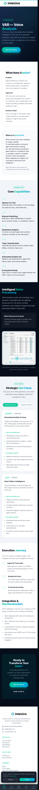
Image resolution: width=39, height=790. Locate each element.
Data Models (6, 744)
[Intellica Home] (12, 3)
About (4, 766)
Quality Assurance (10, 405)
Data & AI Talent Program (10, 770)
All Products (6, 747)
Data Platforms (7, 757)
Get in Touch (11, 50)
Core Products (6, 740)
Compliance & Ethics (26, 405)
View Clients (18, 691)
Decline (10, 779)
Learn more (13, 776)
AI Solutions (6, 755)
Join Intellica (6, 768)
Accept (27, 779)
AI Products (5, 742)
